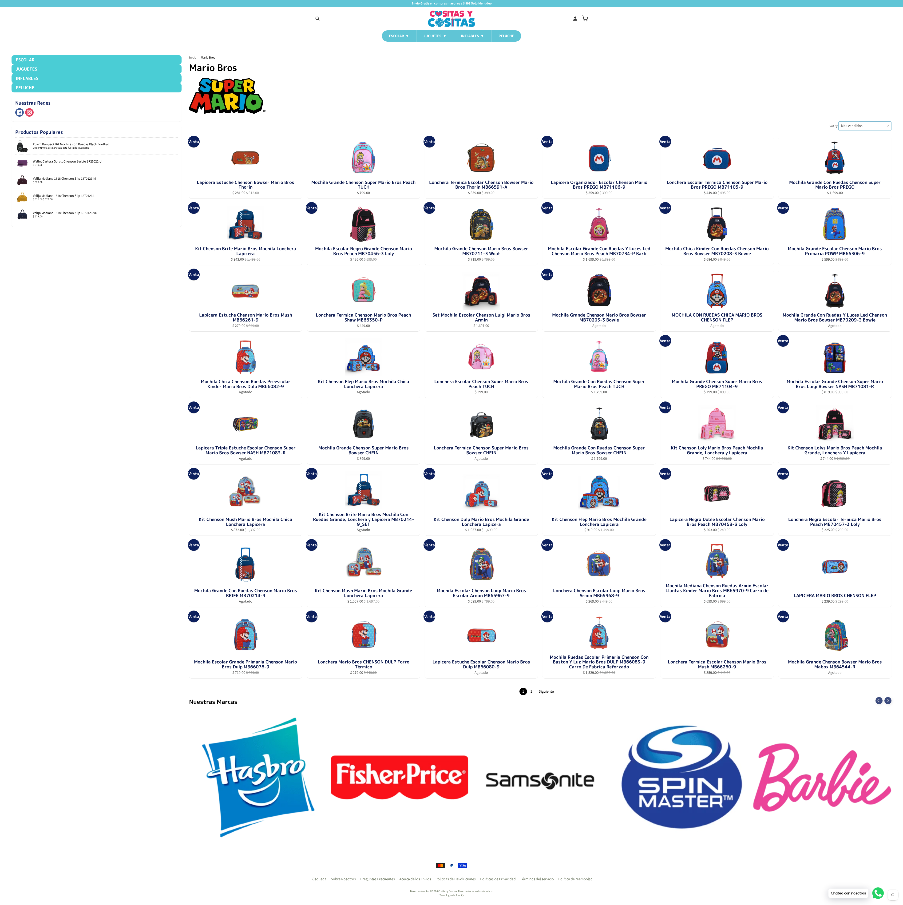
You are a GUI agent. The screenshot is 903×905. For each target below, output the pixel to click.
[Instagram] (29, 112)
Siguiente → (548, 691)
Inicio (192, 57)
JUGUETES (26, 69)
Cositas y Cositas (447, 891)
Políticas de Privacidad (498, 879)
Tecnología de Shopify (452, 895)
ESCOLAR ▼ (399, 36)
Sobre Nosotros (343, 879)
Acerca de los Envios (415, 879)
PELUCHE (506, 36)
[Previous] (879, 700)
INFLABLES (27, 78)
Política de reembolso (575, 879)
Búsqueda (318, 879)
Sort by (833, 126)
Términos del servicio (537, 879)
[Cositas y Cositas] (451, 19)
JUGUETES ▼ (435, 36)
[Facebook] (19, 112)
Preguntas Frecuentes (377, 879)
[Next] (887, 700)
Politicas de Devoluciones (456, 879)
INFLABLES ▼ (472, 36)
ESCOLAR (25, 60)
